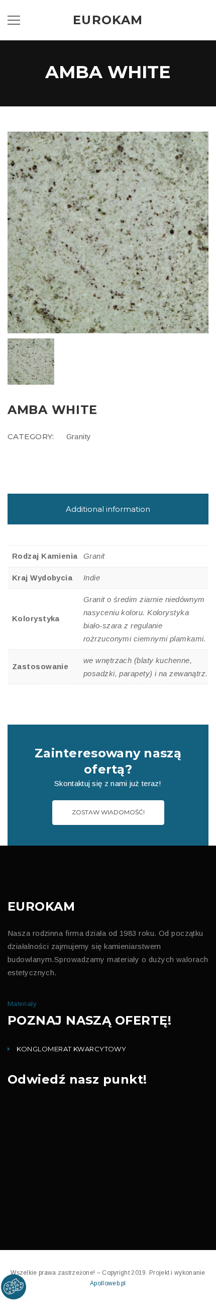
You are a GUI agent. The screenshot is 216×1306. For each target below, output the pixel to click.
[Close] (200, 231)
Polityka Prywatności (92, 389)
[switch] (30, 295)
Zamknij (107, 426)
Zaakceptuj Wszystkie (164, 427)
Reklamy (49, 319)
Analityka (51, 299)
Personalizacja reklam (68, 359)
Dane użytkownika (63, 338)
